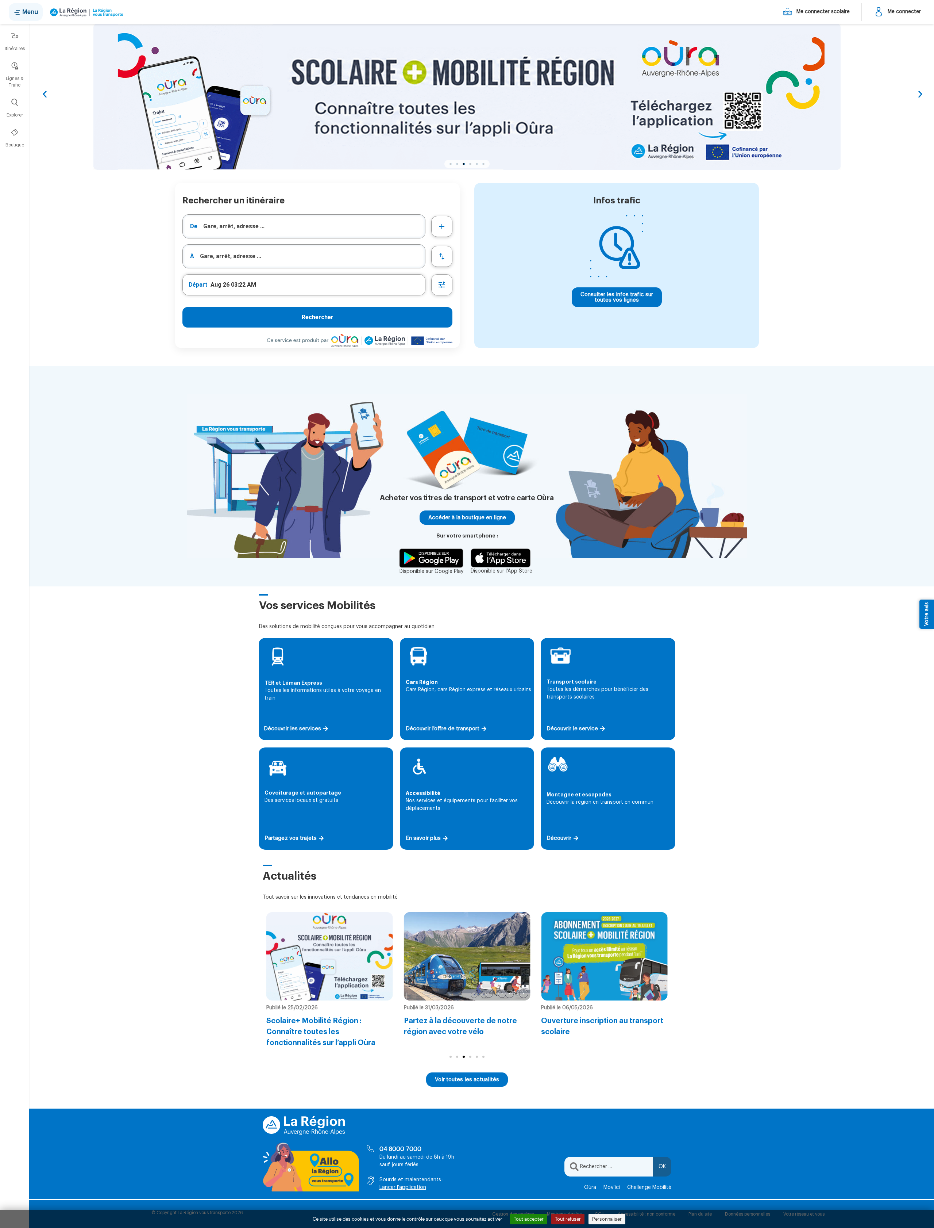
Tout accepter (529, 1219)
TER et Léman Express (293, 682)
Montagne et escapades (579, 794)
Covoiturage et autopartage (303, 792)
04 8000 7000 (400, 1149)
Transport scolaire (572, 681)
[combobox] (303, 226)
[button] (44, 94)
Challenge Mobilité (649, 1187)
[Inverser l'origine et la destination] (441, 256)
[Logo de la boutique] (85, 12)
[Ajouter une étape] (441, 226)
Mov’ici (611, 1187)
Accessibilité (423, 793)
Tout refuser (568, 1219)
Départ (198, 284)
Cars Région (422, 682)
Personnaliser (607, 1219)
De (193, 226)
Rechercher (317, 317)
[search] (314, 226)
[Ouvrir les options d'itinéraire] (441, 284)
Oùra (590, 1187)
